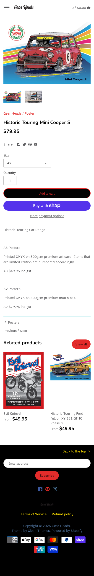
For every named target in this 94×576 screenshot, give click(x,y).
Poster (29, 113)
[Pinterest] (47, 489)
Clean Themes (39, 530)
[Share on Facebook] (18, 144)
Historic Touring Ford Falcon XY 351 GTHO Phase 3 (66, 418)
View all (81, 344)
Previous (10, 330)
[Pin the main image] (30, 144)
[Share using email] (35, 144)
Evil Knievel (12, 413)
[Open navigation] (6, 7)
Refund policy (62, 514)
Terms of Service (34, 514)
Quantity (9, 173)
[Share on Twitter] (24, 144)
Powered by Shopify (67, 530)
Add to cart (47, 193)
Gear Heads (12, 113)
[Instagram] (55, 489)
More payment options (47, 216)
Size (6, 155)
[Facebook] (40, 489)
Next (23, 330)
